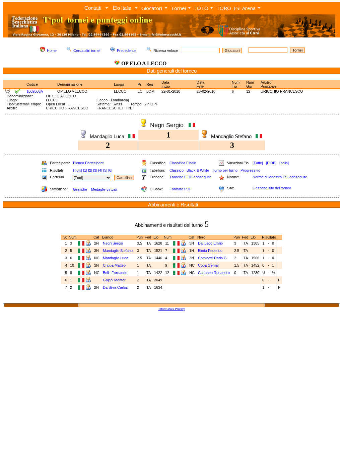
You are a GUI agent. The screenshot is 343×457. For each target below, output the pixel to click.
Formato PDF (180, 189)
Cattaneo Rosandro (214, 273)
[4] (100, 170)
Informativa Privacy (171, 309)
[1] (85, 170)
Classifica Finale (182, 163)
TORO (223, 8)
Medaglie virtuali (104, 189)
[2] (90, 170)
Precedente (126, 51)
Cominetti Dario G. (213, 258)
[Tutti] (77, 170)
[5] (105, 170)
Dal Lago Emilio (211, 243)
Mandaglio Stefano (118, 251)
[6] (110, 170)
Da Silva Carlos (116, 287)
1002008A (34, 91)
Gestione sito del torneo (272, 188)
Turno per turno (224, 170)
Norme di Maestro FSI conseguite (280, 177)
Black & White (198, 170)
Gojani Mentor (115, 280)
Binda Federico (210, 251)
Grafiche (80, 189)
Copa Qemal (208, 265)
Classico (176, 170)
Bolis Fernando (115, 273)
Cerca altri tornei (86, 51)
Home (52, 51)
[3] (95, 170)
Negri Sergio (113, 243)
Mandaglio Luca (116, 258)
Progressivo (250, 170)
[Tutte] (258, 163)
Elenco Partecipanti (88, 163)
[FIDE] (271, 163)
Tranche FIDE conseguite (190, 177)
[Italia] (284, 163)
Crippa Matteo (115, 265)
